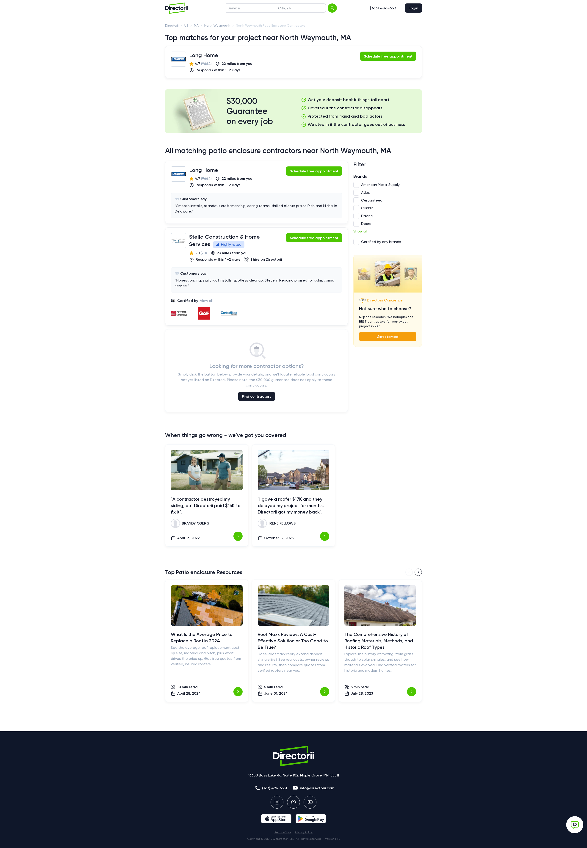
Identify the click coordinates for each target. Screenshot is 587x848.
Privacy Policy (304, 832)
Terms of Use (282, 832)
